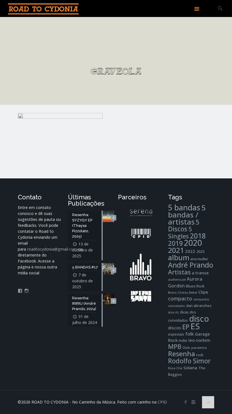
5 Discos (183, 225)
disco (199, 318)
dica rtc (173, 312)
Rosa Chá (175, 368)
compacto (180, 298)
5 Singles (180, 232)
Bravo (172, 293)
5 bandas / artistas (187, 214)
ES (195, 326)
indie (183, 340)
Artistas (179, 272)
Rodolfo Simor (189, 361)
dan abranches (199, 305)
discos (174, 327)
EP (185, 327)
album (178, 257)
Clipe (203, 292)
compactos (201, 299)
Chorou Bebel (187, 293)
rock (199, 354)
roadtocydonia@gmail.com (52, 249)
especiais (176, 334)
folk (189, 333)
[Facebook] (186, 402)
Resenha (181, 353)
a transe (200, 273)
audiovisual (177, 279)
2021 (176, 250)
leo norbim (199, 340)
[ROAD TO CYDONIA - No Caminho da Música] (43, 8)
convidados (176, 306)
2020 (193, 242)
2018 (198, 235)
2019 (175, 243)
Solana (190, 367)
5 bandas (184, 207)
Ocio (186, 347)
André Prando (190, 265)
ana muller (199, 258)
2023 (200, 251)
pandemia (199, 348)
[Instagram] (193, 402)
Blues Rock (195, 286)
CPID (162, 402)
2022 (190, 251)
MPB (174, 346)
